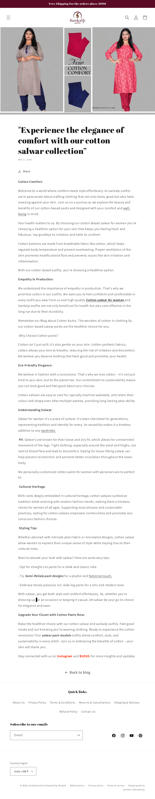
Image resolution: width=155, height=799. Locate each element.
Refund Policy (69, 711)
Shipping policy (136, 785)
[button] (8, 17)
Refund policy (77, 785)
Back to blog (80, 672)
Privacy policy (95, 785)
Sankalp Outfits (36, 785)
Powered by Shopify (55, 785)
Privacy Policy (37, 702)
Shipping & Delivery (126, 702)
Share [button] (26, 171)
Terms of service (115, 785)
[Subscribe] (78, 735)
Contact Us (88, 711)
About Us (19, 702)
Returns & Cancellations (95, 702)
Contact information (134, 789)
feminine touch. (100, 576)
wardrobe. (48, 430)
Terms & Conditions (62, 702)
